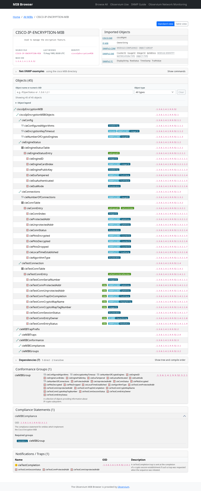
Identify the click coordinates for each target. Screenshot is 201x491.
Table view (181, 23)
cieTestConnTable (34, 268)
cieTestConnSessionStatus (44, 312)
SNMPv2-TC (108, 61)
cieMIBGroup (23, 375)
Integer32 (141, 53)
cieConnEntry (35, 208)
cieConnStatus (37, 230)
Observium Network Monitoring (168, 4)
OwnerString (122, 42)
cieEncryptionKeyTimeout (39, 131)
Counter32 (121, 53)
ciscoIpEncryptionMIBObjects (36, 114)
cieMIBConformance (31, 340)
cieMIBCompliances (33, 345)
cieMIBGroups (30, 351)
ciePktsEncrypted (39, 235)
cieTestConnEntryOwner (43, 318)
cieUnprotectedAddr (41, 224)
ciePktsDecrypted (39, 241)
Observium (123, 486)
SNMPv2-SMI (108, 53)
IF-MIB (105, 43)
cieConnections (31, 191)
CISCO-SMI (107, 38)
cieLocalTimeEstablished (43, 252)
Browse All (101, 4)
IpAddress (151, 53)
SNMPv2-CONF (109, 48)
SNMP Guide (138, 4)
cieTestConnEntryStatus (43, 323)
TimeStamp (145, 60)
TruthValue (156, 60)
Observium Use (119, 4)
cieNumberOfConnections (39, 197)
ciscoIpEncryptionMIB (30, 109)
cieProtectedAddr (39, 219)
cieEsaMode (36, 186)
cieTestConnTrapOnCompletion (48, 296)
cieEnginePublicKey (40, 169)
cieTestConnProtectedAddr (45, 285)
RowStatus (134, 60)
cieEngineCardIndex (41, 164)
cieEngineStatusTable (37, 147)
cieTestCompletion (29, 465)
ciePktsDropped (39, 246)
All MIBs (28, 17)
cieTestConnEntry (37, 274)
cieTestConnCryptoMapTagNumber (50, 307)
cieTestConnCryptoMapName (46, 301)
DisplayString (122, 60)
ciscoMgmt (121, 37)
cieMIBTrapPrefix (29, 329)
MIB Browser (23, 4)
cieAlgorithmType (39, 257)
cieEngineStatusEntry (39, 153)
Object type (139, 88)
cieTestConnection (33, 263)
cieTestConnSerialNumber (119, 274)
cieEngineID (114, 153)
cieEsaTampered (39, 175)
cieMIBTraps (29, 334)
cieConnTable (32, 202)
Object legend (24, 102)
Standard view (165, 23)
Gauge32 (132, 53)
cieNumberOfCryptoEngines (41, 136)
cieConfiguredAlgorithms (39, 125)
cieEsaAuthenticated (41, 180)
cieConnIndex (127, 208)
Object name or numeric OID (29, 88)
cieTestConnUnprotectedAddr (47, 290)
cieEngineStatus (31, 142)
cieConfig (27, 120)
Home (16, 17)
